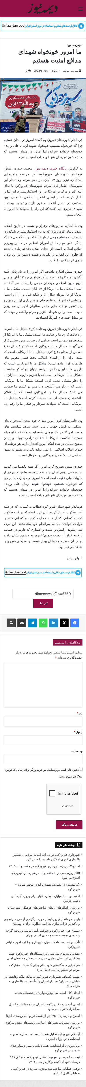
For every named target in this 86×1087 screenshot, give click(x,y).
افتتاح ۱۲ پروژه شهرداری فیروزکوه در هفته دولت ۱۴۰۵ (44, 866)
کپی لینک (43, 603)
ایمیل (78, 732)
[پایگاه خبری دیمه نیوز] (43, 8)
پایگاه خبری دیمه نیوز (51, 168)
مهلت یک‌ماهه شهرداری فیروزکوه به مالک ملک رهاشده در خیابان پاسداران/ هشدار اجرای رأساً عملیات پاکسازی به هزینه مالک (42, 981)
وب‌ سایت (76, 751)
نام (79, 713)
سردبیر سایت (70, 70)
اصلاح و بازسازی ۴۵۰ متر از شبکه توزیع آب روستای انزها (43, 1016)
